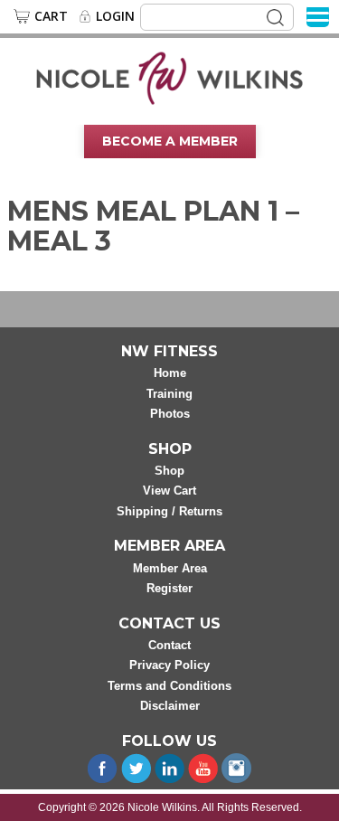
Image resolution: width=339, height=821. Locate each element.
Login (115, 16)
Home (170, 373)
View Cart (169, 490)
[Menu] (317, 16)
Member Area (170, 568)
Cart (51, 16)
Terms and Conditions (169, 686)
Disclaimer (170, 705)
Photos (170, 413)
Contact (169, 645)
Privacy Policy (169, 665)
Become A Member (170, 141)
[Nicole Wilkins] (169, 77)
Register (169, 588)
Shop (169, 470)
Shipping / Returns (169, 511)
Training (169, 394)
